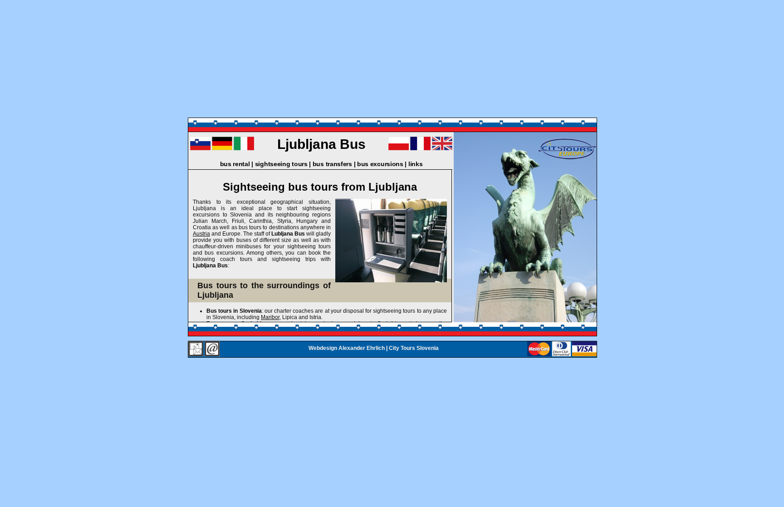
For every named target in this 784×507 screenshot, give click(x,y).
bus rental (235, 163)
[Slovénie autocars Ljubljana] (420, 148)
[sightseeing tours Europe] (567, 159)
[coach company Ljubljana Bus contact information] (195, 349)
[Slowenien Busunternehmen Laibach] (222, 148)
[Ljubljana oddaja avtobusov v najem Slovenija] (200, 148)
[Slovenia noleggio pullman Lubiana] (244, 148)
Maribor (270, 317)
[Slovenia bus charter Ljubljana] (442, 148)
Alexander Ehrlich (361, 348)
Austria (201, 234)
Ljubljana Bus (321, 144)
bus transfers (332, 163)
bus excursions (380, 163)
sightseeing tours (281, 163)
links (415, 163)
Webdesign (323, 348)
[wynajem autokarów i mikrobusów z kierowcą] (398, 148)
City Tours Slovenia (414, 348)
